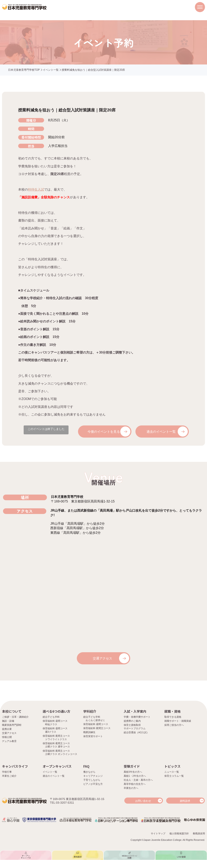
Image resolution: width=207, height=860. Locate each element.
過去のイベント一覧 (161, 431)
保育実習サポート (93, 736)
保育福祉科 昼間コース (95, 724)
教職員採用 (199, 833)
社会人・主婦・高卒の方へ (138, 780)
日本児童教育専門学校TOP (24, 69)
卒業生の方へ (131, 788)
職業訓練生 (89, 732)
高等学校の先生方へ (135, 784)
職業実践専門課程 (11, 725)
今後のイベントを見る (104, 431)
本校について (11, 711)
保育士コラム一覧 (174, 776)
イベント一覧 (51, 69)
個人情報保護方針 (179, 833)
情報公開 (7, 737)
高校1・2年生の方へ (135, 776)
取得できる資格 (172, 716)
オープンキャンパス (57, 766)
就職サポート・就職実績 (177, 721)
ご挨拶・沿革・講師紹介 (15, 716)
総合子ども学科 (51, 716)
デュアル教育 (9, 741)
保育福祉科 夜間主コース (97, 728)
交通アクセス (102, 658)
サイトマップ (158, 833)
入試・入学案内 (135, 711)
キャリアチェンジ (93, 776)
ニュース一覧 (171, 771)
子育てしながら (91, 780)
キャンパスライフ (15, 766)
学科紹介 (89, 711)
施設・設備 (8, 721)
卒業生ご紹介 (9, 776)
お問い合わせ (143, 800)
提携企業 (7, 729)
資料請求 (185, 800)
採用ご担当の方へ (174, 725)
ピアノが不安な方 (93, 784)
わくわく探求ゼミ (95, 720)
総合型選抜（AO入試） (136, 732)
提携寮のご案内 (132, 721)
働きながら (89, 771)
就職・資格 (172, 711)
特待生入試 (36, 189)
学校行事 (7, 771)
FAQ (86, 766)
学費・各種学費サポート (137, 716)
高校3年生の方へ (133, 771)
